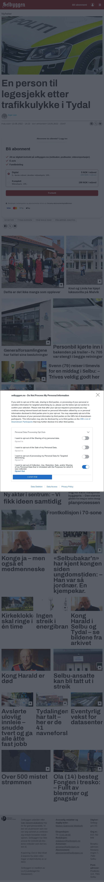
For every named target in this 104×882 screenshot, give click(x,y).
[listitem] (52, 432)
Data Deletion (37, 487)
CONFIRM (32, 477)
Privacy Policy (67, 487)
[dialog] (52, 441)
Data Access (52, 487)
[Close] (98, 395)
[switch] (85, 438)
